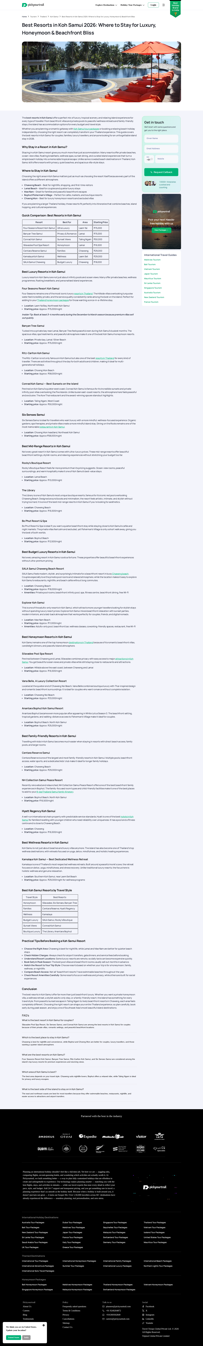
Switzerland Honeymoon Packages (119, 1289)
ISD (148, 157)
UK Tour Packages (30, 1247)
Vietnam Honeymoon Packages (158, 1284)
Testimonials (28, 1319)
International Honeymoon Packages (79, 1261)
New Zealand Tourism (154, 297)
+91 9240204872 (113, 1310)
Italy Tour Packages (72, 1242)
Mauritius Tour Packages (155, 1242)
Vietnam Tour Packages (154, 1227)
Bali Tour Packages (30, 1227)
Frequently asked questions (74, 1306)
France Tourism (151, 302)
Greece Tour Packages (73, 1247)
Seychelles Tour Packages (115, 1227)
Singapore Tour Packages (115, 1222)
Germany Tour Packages (114, 1242)
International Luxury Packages (117, 1266)
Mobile (161, 158)
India (26, 1337)
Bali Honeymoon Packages (34, 1284)
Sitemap (66, 1323)
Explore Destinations (105, 5)
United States (13, 1337)
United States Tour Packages (157, 1237)
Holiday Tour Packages (131, 5)
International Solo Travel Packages (38, 1271)
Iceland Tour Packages (154, 1232)
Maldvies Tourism (152, 259)
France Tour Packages (73, 1237)
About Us (27, 1306)
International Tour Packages (35, 1261)
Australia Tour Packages (33, 1222)
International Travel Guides (160, 255)
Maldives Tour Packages (74, 1227)
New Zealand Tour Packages (35, 1232)
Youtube (149, 1323)
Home (24, 17)
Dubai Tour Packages (72, 1222)
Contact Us (67, 1327)
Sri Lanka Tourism (152, 283)
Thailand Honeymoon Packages (118, 1284)
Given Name (152, 138)
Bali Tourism (149, 264)
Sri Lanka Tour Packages (33, 1237)
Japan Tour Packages (72, 1232)
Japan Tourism (151, 273)
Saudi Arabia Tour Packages (35, 1242)
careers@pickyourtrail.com (117, 1319)
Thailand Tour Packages (155, 1222)
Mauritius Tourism (152, 278)
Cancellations (68, 1319)
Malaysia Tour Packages (114, 1232)
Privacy (66, 1315)
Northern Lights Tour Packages (158, 1266)
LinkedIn (150, 1319)
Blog (25, 1315)
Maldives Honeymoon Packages (77, 1284)
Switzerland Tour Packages (115, 1237)
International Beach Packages (158, 1261)
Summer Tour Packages (73, 1266)
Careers (26, 1310)
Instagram (150, 1315)
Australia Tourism (152, 292)
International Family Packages (117, 1261)
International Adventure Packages (38, 1266)
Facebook (150, 1306)
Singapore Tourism (153, 288)
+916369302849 (113, 1315)
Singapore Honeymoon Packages (37, 1289)
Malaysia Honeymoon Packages (77, 1289)
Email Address (153, 148)
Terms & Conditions (71, 1310)
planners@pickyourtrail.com (118, 1306)
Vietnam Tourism (152, 269)
